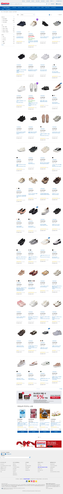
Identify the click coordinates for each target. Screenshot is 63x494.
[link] (21, 27)
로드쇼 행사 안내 (40, 470)
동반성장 (51, 470)
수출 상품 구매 (27, 470)
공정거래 (51, 468)
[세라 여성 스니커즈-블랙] (17, 371)
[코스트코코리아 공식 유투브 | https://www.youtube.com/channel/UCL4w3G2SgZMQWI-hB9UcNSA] (34, 481)
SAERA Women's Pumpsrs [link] (32, 379)
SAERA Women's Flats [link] (19, 227)
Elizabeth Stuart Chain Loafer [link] (20, 258)
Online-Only (47, 7)
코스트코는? (2, 464)
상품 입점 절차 (52, 467)
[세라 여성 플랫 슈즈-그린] (30, 281)
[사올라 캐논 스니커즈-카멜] (41, 340)
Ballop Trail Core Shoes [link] (31, 132)
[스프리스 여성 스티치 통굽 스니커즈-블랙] (52, 157)
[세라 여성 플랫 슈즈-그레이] (32, 281)
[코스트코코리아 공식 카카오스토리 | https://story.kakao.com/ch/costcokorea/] (36, 481)
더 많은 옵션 (18, 31)
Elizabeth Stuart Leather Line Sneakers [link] (32, 319)
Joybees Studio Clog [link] (19, 317)
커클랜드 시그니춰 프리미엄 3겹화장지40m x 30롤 (22, 423)
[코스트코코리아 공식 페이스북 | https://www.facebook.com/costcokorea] (27, 481)
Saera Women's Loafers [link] (32, 227)
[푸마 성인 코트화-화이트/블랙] (54, 64)
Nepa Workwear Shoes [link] (19, 37)
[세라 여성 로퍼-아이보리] (54, 250)
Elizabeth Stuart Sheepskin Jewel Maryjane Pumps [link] (20, 290)
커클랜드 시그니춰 (3, 467)
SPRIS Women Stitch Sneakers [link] (56, 166)
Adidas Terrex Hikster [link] (43, 37)
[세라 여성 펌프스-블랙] (52, 95)
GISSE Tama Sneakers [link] (55, 194)
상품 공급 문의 (52, 464)
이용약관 (21, 478)
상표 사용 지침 (44, 478)
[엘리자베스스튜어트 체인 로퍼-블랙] (17, 250)
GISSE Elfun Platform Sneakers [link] (45, 194)
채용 (1, 471)
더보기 (2, 44)
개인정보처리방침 (26, 478)
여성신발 (10, 11)
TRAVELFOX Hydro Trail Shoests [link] (20, 72)
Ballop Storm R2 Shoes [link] (43, 101)
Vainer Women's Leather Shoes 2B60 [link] (21, 197)
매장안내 (39, 464)
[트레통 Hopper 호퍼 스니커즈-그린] (41, 371)
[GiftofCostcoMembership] (39, 447)
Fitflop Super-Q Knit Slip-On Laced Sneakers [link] (56, 379)
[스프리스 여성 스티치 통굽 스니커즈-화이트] (54, 157)
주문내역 (14, 471)
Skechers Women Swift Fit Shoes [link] (56, 38)
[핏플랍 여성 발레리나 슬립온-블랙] (41, 127)
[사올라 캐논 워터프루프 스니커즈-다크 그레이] (29, 250)
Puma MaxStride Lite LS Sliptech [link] (20, 133)
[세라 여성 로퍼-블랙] (29, 219)
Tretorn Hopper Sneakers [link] (44, 380)
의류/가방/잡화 (5, 11)
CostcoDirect (53, 7)
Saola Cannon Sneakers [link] (43, 348)
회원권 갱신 (14, 465)
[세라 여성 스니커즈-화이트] (18, 371)
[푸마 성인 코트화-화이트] (56, 64)
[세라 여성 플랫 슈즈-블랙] (29, 281)
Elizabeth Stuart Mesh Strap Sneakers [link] (56, 288)
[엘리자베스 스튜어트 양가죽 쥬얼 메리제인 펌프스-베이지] (17, 281)
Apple (3, 9)
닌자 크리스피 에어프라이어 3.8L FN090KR (45, 423)
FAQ (26, 464)
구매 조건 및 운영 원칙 (53, 465)
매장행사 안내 (40, 468)
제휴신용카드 (15, 473)
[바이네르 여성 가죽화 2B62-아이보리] (29, 31)
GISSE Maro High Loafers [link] (20, 346)
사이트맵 (17, 478)
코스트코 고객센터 (5, 452)
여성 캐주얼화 (14, 11)
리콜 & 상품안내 (27, 467)
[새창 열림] (2, 488)
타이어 (33, 7)
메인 (1, 11)
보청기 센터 (39, 465)
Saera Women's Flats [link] (31, 288)
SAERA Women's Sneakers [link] (20, 379)
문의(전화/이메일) (28, 465)
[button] (47, 4)
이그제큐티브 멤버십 (16, 467)
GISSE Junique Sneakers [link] (56, 225)
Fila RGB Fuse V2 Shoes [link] (32, 70)
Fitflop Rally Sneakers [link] (19, 102)
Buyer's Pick (20, 7)
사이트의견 (27, 468)
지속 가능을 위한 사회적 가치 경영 (5, 465)
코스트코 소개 (3, 462)
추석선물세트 (8, 9)
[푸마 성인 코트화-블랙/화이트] (52, 64)
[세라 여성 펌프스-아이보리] (56, 95)
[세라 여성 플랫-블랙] (18, 219)
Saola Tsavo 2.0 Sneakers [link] (56, 346)
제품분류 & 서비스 (3, 468)
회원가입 (14, 464)
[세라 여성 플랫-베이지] (17, 219)
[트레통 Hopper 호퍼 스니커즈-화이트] (42, 371)
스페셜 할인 (14, 7)
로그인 (52, 3)
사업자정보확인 (14, 486)
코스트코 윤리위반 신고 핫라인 (55, 471)
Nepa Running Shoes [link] (31, 163)
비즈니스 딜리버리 (27, 7)
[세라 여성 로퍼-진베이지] (30, 219)
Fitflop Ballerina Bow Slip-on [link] (44, 135)
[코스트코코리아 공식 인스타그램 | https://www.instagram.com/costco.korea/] (31, 481)
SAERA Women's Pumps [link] (56, 103)
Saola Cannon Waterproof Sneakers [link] (32, 259)
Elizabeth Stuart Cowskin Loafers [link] (56, 319)
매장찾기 (3, 455)
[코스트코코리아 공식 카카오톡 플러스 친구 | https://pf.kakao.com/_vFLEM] (29, 481)
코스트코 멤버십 (16, 462)
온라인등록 (14, 468)
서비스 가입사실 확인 (49, 488)
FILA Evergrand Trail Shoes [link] (44, 163)
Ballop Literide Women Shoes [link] (21, 166)
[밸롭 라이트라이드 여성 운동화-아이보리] (18, 157)
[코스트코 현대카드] (39, 403)
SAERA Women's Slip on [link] (44, 225)
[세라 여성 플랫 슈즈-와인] (34, 281)
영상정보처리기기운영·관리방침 (36, 478)
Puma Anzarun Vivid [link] (43, 70)
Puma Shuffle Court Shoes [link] (56, 72)
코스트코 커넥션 (2, 470)
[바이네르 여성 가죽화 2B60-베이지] (17, 188)
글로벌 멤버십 (15, 474)
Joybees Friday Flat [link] (31, 194)
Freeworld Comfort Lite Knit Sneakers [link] (32, 348)
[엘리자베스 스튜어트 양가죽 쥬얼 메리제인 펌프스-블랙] (18, 281)
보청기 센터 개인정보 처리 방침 (42, 467)
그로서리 (37, 7)
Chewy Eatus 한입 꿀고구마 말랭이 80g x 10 (55, 423)
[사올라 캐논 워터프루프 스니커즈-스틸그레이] (30, 250)
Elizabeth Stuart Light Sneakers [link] (45, 318)
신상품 (42, 7)
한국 (60, 1)
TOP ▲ (60, 388)
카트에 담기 (22, 431)
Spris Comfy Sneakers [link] (43, 286)
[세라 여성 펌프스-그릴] (54, 95)
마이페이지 (14, 470)
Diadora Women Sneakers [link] (56, 132)
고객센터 (27, 462)
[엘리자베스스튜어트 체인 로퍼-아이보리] (18, 250)
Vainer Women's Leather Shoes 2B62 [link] (33, 42)
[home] (5, 4)
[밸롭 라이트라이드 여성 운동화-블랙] (17, 157)
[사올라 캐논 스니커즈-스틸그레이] (42, 340)
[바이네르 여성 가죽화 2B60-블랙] (18, 188)
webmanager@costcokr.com (39, 485)
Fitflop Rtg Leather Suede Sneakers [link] (32, 105)
